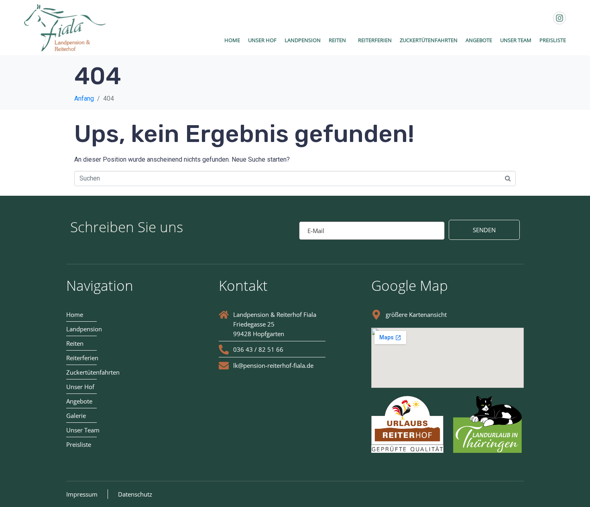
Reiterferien (375, 40)
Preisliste (552, 40)
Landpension (303, 40)
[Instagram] (559, 18)
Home (232, 40)
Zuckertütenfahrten (429, 40)
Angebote (479, 40)
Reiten (337, 40)
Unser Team (515, 40)
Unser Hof (262, 40)
